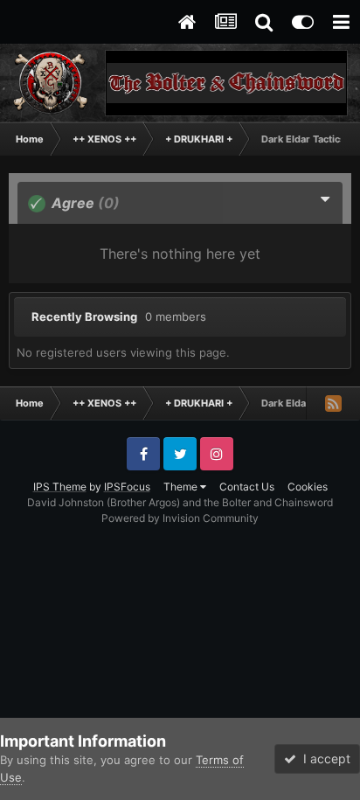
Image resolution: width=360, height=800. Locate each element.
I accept (323, 758)
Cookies (307, 486)
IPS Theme (60, 486)
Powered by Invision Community (180, 518)
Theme (181, 486)
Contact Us (246, 486)
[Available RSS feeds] (333, 403)
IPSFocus (127, 486)
